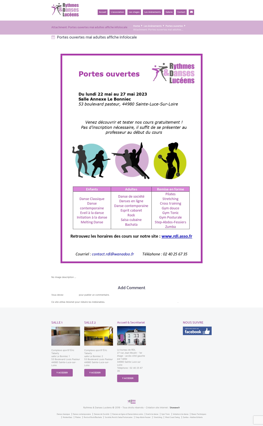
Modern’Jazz (67, 417)
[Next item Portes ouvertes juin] (172, 158)
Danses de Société (101, 414)
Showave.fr (175, 408)
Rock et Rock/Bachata (93, 417)
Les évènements (152, 12)
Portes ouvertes (174, 26)
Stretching (158, 417)
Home (136, 26)
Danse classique (63, 414)
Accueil (102, 12)
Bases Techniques (198, 414)
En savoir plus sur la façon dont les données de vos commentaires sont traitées (142, 302)
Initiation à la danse (180, 414)
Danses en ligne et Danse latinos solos (127, 414)
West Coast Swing (172, 417)
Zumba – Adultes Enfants (193, 417)
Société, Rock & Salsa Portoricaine (118, 417)
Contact (181, 12)
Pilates (78, 417)
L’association (117, 12)
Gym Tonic (165, 414)
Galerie (169, 12)
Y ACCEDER (62, 373)
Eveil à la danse (152, 414)
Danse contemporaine (82, 414)
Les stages (134, 12)
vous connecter (71, 295)
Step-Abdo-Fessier (143, 417)
